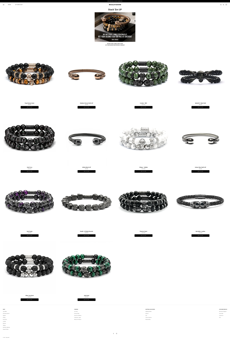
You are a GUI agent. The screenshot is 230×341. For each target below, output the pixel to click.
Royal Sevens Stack (29, 103)
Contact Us (221, 315)
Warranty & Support (222, 311)
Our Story (76, 311)
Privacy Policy (76, 313)
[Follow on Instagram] (116, 333)
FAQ (146, 315)
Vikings (4, 325)
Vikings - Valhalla (143, 167)
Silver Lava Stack (29, 295)
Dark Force (29, 167)
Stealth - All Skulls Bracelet (86, 231)
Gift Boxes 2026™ (19, 4)
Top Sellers (5, 311)
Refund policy (148, 319)
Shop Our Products (77, 319)
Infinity (4, 317)
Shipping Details (148, 311)
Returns (146, 313)
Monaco (4, 323)
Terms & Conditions (77, 315)
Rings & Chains (5, 329)
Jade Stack (86, 295)
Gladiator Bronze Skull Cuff (86, 103)
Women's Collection (6, 327)
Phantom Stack (143, 231)
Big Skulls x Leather (200, 231)
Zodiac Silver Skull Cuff (200, 167)
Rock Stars (5, 319)
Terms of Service (148, 317)
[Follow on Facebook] (113, 333)
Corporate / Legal (77, 317)
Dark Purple (29, 231)
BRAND (9, 4)
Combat (4, 321)
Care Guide (221, 313)
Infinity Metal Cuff (86, 167)
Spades (4, 315)
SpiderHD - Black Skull (200, 103)
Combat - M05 (143, 103)
